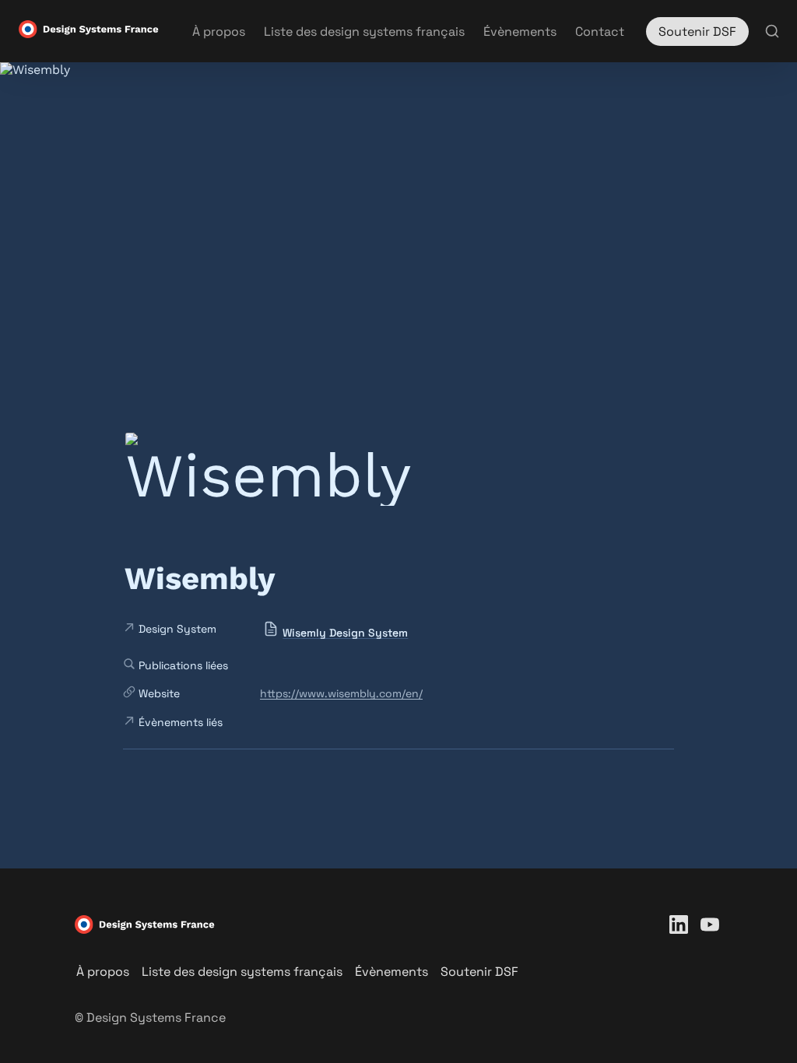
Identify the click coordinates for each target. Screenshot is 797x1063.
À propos (218, 31)
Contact (599, 31)
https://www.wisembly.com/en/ (341, 693)
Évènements (519, 31)
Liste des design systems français (364, 31)
